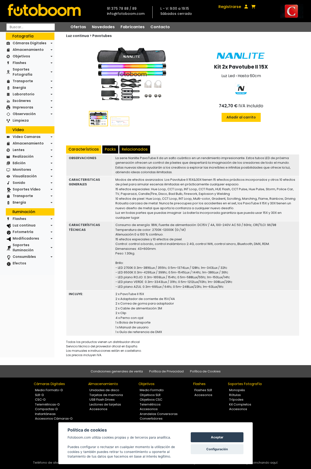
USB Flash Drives (102, 399)
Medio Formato (152, 390)
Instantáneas (45, 414)
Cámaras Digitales (29, 43)
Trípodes (236, 399)
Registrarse (229, 6)
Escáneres (22, 100)
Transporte (23, 81)
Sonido (19, 182)
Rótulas (235, 395)
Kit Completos (240, 404)
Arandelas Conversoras (159, 414)
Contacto (160, 27)
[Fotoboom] (44, 11)
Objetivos (21, 56)
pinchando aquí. (265, 462)
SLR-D (39, 395)
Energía (19, 87)
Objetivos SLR (150, 395)
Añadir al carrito (241, 117)
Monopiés (237, 390)
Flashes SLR (203, 390)
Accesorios (98, 409)
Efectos (19, 263)
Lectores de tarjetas (105, 404)
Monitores (22, 169)
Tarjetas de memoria (106, 395)
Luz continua (24, 225)
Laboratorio (24, 94)
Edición (19, 163)
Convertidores (151, 418)
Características (84, 149)
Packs (110, 149)
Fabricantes (133, 27)
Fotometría (23, 231)
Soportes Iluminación (23, 248)
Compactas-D (46, 409)
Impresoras (23, 107)
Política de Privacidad (166, 371)
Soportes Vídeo (27, 189)
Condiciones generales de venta (117, 371)
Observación (24, 113)
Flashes (19, 62)
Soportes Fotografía (22, 72)
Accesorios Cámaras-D (54, 418)
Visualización (25, 176)
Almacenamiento (28, 49)
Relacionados (135, 149)
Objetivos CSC (151, 399)
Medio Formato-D (49, 390)
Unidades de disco (104, 390)
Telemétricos (150, 404)
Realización (23, 156)
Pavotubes (102, 35)
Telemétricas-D (47, 404)
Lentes (19, 149)
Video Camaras (27, 136)
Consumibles (24, 256)
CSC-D (40, 399)
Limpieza (21, 120)
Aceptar (217, 437)
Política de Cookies (205, 371)
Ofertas (78, 27)
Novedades (103, 27)
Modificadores (26, 238)
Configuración (217, 449)
